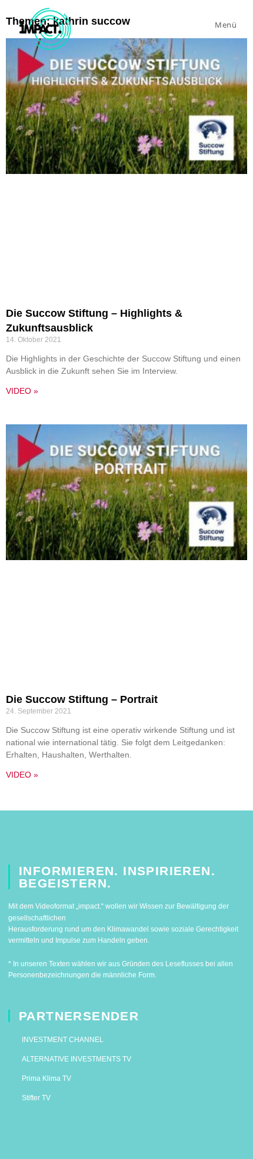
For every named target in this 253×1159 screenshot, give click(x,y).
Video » (22, 391)
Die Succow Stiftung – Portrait (82, 699)
